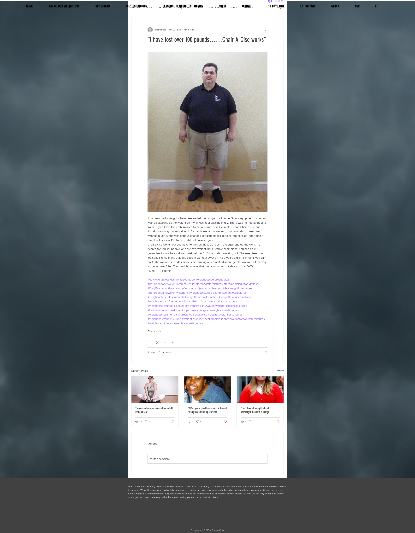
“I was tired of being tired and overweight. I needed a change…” (257, 410)
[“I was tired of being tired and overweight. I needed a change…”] (260, 389)
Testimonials (154, 331)
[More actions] (265, 30)
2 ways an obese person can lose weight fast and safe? (154, 410)
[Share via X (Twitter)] (157, 342)
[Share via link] (172, 342)
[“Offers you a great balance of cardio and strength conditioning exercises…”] (207, 389)
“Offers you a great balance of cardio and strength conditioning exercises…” (207, 410)
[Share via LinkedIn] (164, 342)
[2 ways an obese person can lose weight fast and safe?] (154, 389)
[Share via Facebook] (149, 342)
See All (280, 370)
